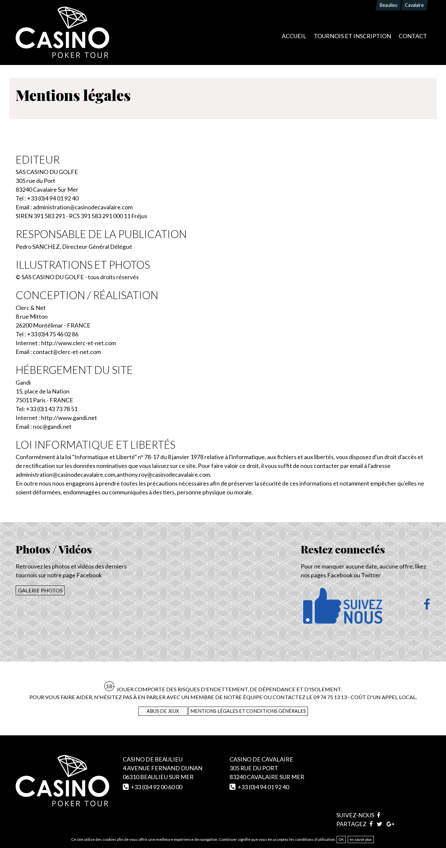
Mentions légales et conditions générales (248, 711)
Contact (413, 36)
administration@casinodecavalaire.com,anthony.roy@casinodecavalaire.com (113, 474)
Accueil (294, 36)
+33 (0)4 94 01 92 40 (263, 787)
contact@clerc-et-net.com (67, 351)
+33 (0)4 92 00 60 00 (156, 787)
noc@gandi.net (52, 426)
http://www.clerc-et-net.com (78, 342)
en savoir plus (361, 839)
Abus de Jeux (163, 711)
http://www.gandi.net (69, 417)
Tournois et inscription (352, 36)
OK (341, 839)
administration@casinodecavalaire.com (83, 207)
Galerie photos (40, 590)
